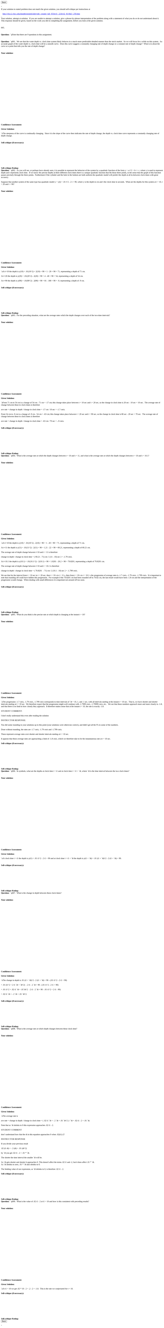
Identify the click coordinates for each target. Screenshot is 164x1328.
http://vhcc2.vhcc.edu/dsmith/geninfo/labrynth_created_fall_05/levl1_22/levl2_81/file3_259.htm (41, 14)
